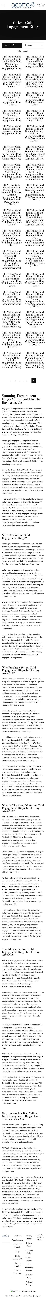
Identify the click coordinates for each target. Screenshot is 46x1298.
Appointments (17, 1240)
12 (27, 380)
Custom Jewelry (17, 1264)
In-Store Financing (17, 1272)
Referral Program (29, 1283)
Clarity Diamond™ (17, 1257)
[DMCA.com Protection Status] (23, 1291)
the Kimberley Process (29, 1267)
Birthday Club (29, 1276)
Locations (17, 1235)
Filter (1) (11, 45)
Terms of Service (29, 1259)
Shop (17, 1251)
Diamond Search (17, 1246)
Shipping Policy (29, 1251)
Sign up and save (40, 1237)
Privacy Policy (29, 1237)
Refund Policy (29, 1244)
